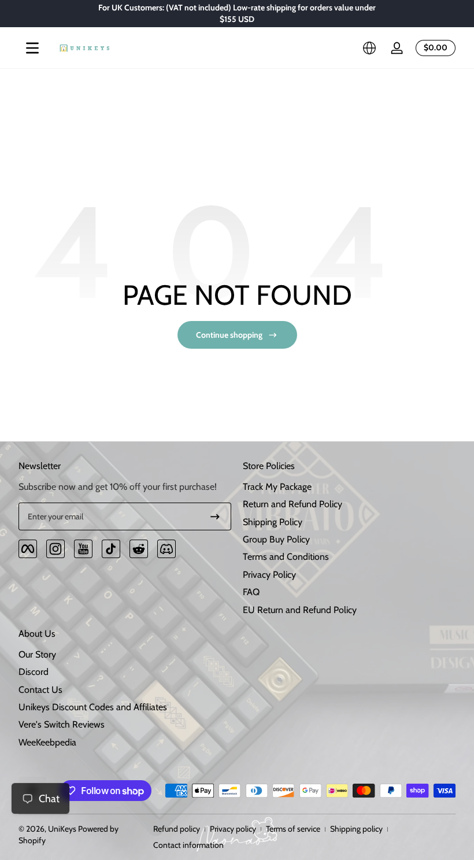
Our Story (37, 654)
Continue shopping (229, 335)
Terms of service (293, 829)
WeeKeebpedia (47, 742)
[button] (369, 48)
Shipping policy (356, 829)
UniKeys (62, 829)
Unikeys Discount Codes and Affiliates (92, 707)
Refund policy (176, 829)
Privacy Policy (269, 574)
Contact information (188, 845)
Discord (33, 671)
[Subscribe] (215, 516)
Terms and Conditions (286, 556)
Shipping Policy (272, 521)
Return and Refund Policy (292, 504)
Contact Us (40, 689)
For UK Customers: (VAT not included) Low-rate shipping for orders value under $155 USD (237, 13)
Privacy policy (233, 829)
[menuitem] (349, 487)
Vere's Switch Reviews (61, 724)
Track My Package (277, 486)
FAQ (251, 591)
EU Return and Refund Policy (300, 609)
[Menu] (32, 48)
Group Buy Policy (276, 539)
